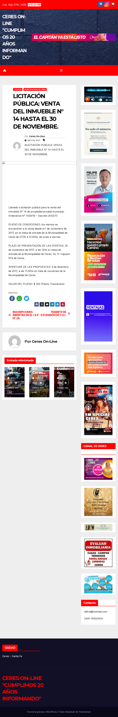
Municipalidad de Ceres (35, 89)
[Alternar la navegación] (61, 70)
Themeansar (85, 712)
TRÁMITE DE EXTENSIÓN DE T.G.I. (53, 313)
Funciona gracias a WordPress (42, 712)
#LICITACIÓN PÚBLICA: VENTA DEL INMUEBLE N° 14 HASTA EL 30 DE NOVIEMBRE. (44, 149)
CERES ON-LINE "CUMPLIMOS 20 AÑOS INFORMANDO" (14, 37)
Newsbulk (70, 712)
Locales (18, 89)
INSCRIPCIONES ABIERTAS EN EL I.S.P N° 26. (26, 315)
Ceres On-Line (37, 136)
